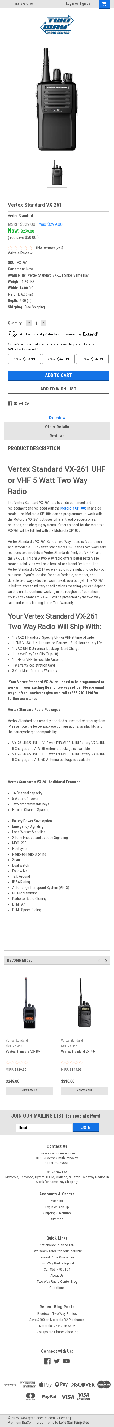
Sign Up (85, 4)
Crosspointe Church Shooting (57, 1332)
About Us (57, 1275)
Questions (57, 1288)
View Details (29, 1090)
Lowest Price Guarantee (57, 1257)
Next (106, 101)
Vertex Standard (17, 1040)
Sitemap (57, 1219)
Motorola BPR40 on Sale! (57, 1326)
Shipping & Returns (57, 1213)
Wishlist (57, 1201)
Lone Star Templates (74, 1422)
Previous (8, 101)
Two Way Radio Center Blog (57, 1282)
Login (70, 4)
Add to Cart (84, 1090)
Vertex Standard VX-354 (23, 1052)
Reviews (57, 435)
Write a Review (20, 253)
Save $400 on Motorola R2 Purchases (57, 1320)
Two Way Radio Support (57, 1263)
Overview (57, 417)
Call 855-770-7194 (57, 1269)
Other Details (57, 426)
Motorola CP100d (73, 508)
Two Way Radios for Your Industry (57, 1251)
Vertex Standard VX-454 (78, 1052)
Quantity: (15, 323)
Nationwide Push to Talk (57, 1245)
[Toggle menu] (7, 7)
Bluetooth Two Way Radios (57, 1314)
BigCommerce (32, 1422)
